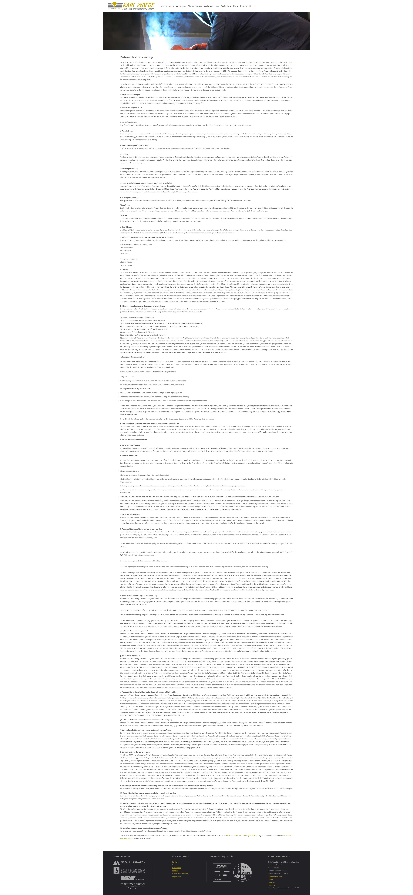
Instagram (271, 882)
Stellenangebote (211, 6)
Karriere (175, 862)
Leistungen (181, 6)
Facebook (271, 885)
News (235, 6)
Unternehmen (167, 6)
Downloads (176, 868)
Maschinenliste (195, 6)
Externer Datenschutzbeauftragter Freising (241, 835)
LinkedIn (271, 879)
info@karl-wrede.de (275, 876)
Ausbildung (226, 6)
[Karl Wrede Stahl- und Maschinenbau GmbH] (131, 6)
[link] (254, 6)
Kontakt (243, 6)
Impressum (176, 876)
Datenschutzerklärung (180, 873)
